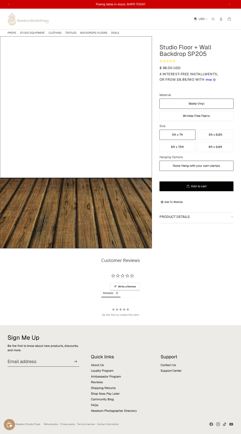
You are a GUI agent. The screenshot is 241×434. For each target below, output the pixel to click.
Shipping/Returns (103, 388)
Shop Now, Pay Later (105, 394)
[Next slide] (229, 4)
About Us (97, 365)
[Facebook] (211, 424)
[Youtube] (231, 424)
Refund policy (51, 424)
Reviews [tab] (108, 293)
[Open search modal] (213, 19)
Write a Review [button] (127, 286)
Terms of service (86, 424)
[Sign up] (75, 361)
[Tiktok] (224, 424)
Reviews (97, 382)
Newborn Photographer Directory (114, 411)
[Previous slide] (9, 4)
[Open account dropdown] (221, 19)
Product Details (174, 217)
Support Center (171, 371)
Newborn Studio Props (28, 424)
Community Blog (102, 399)
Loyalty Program (102, 371)
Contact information (108, 424)
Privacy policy (67, 424)
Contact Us (168, 365)
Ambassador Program (106, 376)
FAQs (94, 405)
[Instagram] (218, 424)
